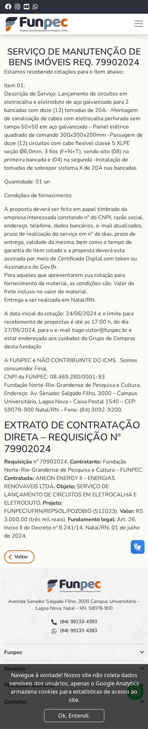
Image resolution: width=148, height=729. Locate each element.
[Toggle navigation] (138, 23)
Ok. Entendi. (74, 715)
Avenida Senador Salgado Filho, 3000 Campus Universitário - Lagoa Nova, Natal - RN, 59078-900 (74, 605)
